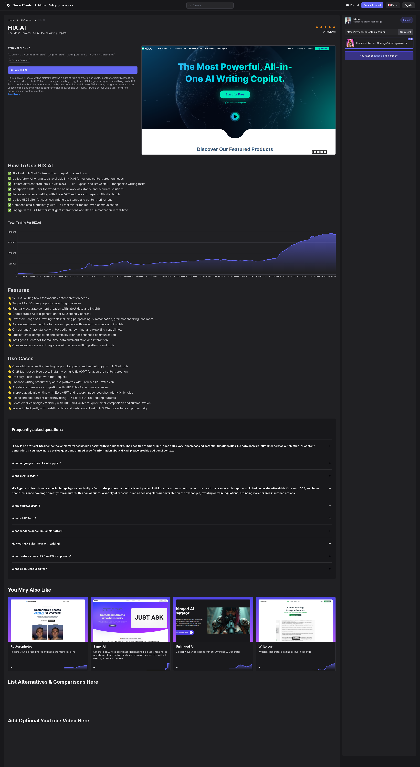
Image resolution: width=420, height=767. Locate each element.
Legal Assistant (56, 54)
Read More (14, 94)
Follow (407, 20)
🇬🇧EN (391, 5)
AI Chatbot (26, 20)
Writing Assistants (76, 54)
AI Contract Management (102, 54)
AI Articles (40, 5)
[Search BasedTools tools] (188, 5)
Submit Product (372, 5)
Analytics (67, 5)
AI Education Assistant (34, 54)
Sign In (408, 5)
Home (11, 20)
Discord (354, 5)
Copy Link (405, 32)
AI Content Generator (19, 60)
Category (54, 5)
